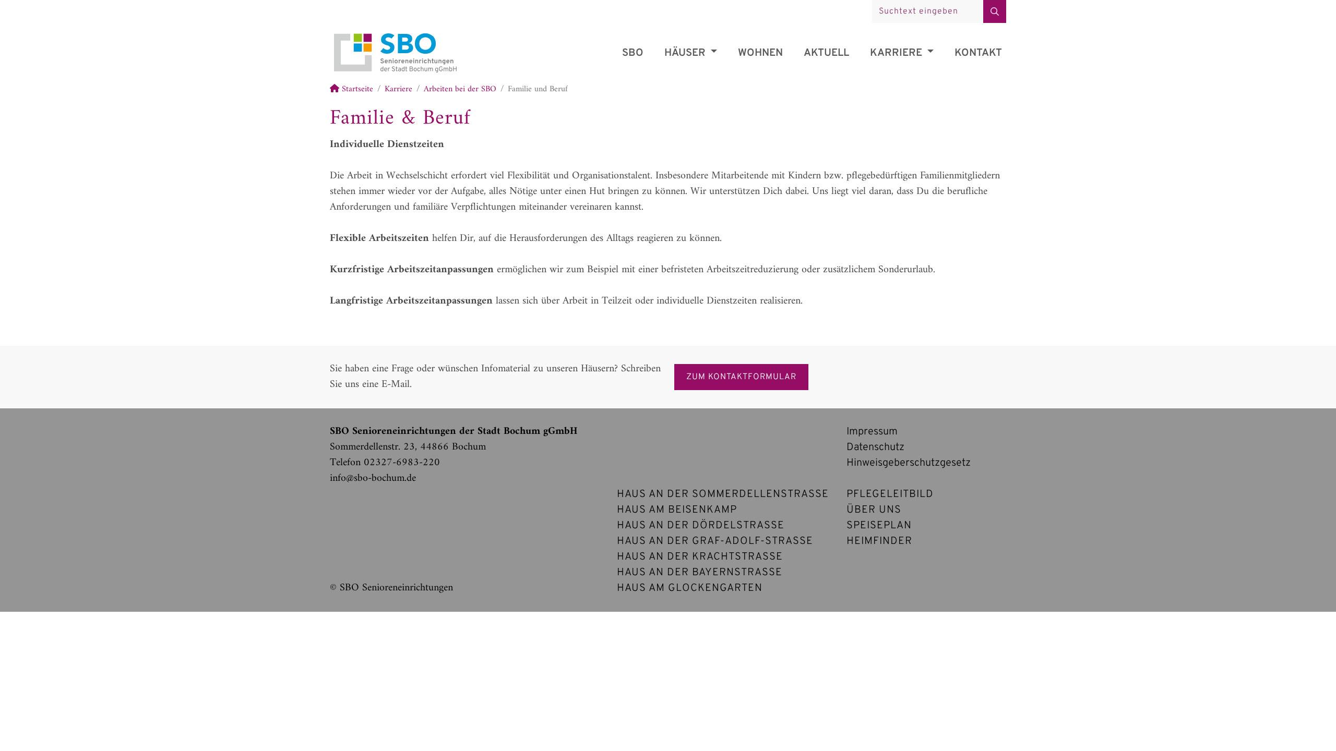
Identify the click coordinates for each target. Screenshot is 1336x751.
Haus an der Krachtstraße (700, 557)
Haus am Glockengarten (689, 588)
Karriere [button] (897, 53)
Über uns (873, 510)
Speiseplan (879, 525)
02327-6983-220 (402, 463)
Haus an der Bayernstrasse (699, 572)
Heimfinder (879, 541)
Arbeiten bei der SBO (460, 89)
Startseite (356, 89)
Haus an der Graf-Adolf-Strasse (715, 541)
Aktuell (826, 53)
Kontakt (978, 53)
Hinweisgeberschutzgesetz (908, 463)
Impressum (872, 432)
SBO (632, 53)
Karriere (398, 89)
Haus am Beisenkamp (677, 510)
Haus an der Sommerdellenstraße (723, 494)
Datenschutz (875, 447)
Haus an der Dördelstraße (700, 525)
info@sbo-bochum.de (373, 478)
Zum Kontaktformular (741, 377)
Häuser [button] (686, 53)
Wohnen (760, 53)
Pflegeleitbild (890, 494)
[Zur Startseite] (395, 37)
